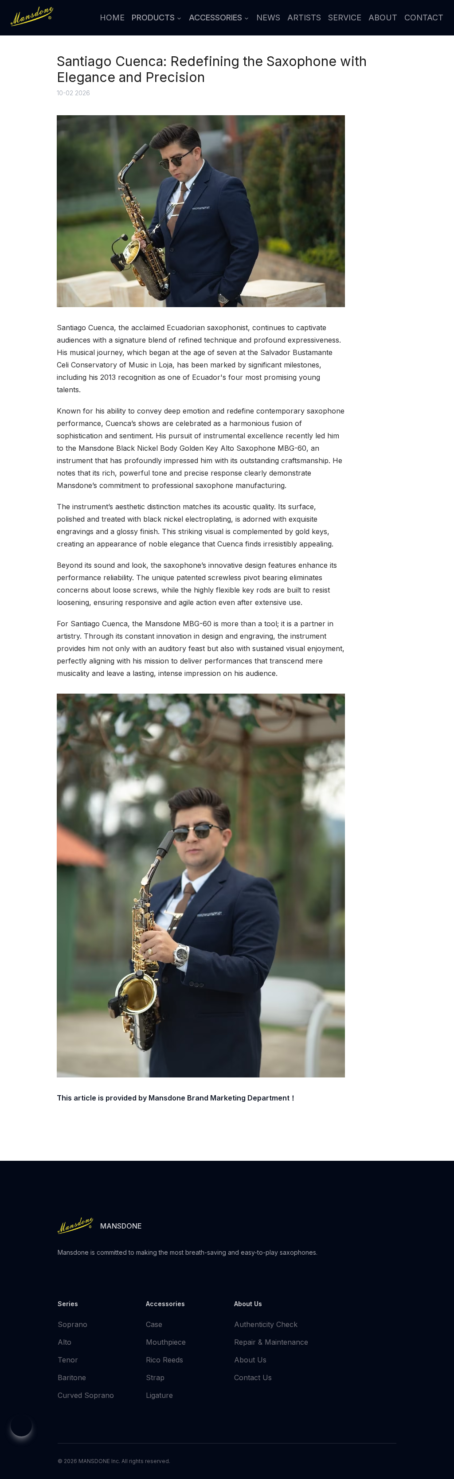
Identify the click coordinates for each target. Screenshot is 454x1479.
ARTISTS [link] (304, 17)
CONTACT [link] (423, 17)
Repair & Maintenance (271, 1342)
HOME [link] (112, 17)
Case (154, 1324)
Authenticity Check (265, 1324)
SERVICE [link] (344, 17)
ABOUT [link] (382, 17)
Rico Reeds (164, 1359)
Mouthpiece (166, 1342)
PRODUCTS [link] (153, 17)
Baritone (72, 1377)
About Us (250, 1359)
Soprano (72, 1324)
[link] (32, 16)
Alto (64, 1342)
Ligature (159, 1395)
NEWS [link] (268, 17)
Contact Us (253, 1377)
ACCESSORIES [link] (215, 17)
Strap (155, 1377)
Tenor (68, 1359)
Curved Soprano (86, 1395)
